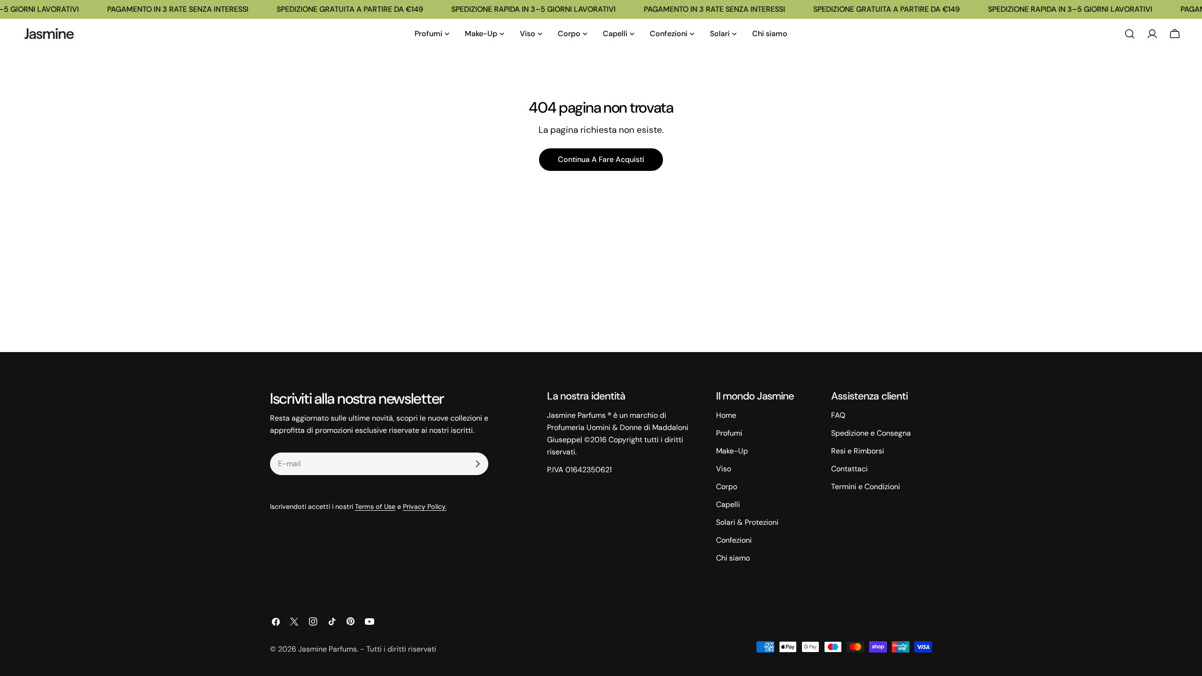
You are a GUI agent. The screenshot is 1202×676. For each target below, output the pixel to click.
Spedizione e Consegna (871, 433)
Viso (723, 469)
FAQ (838, 415)
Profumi (729, 433)
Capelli (728, 504)
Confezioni (734, 540)
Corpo (726, 487)
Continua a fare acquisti (601, 159)
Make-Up (732, 451)
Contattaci (849, 469)
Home (726, 415)
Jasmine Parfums (327, 649)
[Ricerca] (1129, 33)
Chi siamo (733, 558)
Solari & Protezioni (747, 522)
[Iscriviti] (477, 464)
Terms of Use (375, 506)
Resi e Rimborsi (857, 451)
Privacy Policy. (425, 506)
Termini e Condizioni (865, 487)
